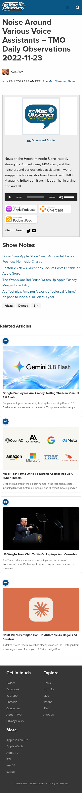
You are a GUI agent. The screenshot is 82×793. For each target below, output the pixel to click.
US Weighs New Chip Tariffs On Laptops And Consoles (40, 554)
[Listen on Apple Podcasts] (21, 212)
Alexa (9, 305)
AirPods (48, 714)
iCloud (10, 771)
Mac (46, 695)
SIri (36, 305)
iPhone (47, 702)
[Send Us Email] (34, 230)
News (47, 683)
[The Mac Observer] (13, 7)
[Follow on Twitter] (28, 230)
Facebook (13, 689)
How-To (48, 689)
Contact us (13, 708)
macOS (11, 765)
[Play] (10, 197)
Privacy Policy (15, 721)
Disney (23, 305)
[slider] (69, 196)
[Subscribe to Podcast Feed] (21, 222)
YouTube (12, 695)
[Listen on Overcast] (55, 212)
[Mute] (61, 197)
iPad (46, 708)
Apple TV (12, 752)
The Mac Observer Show (59, 81)
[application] (41, 197)
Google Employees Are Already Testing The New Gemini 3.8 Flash (41, 395)
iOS (8, 759)
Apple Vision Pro (17, 740)
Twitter (10, 683)
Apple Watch (14, 746)
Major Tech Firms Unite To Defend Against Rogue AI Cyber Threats (38, 476)
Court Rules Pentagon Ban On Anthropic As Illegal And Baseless (40, 637)
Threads (11, 702)
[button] (67, 7)
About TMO (13, 714)
